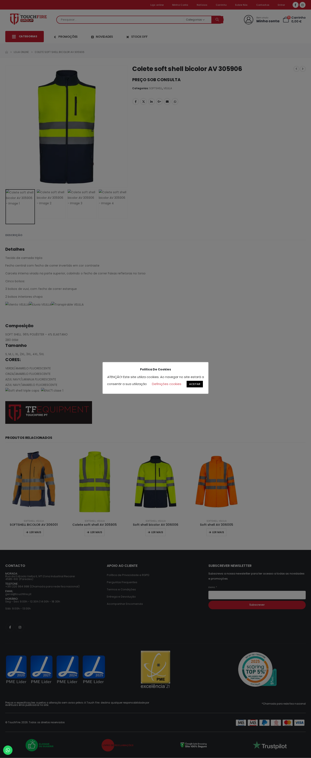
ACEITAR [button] (194, 384)
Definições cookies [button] (166, 384)
